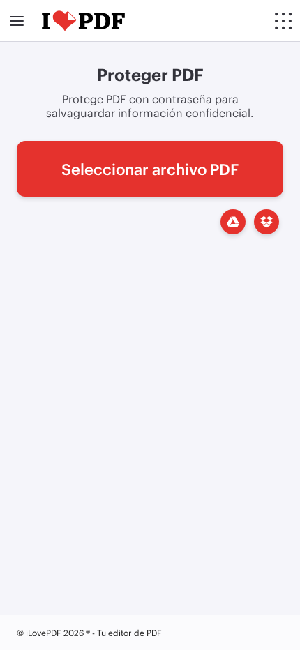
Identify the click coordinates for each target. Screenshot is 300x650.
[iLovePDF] (83, 20)
